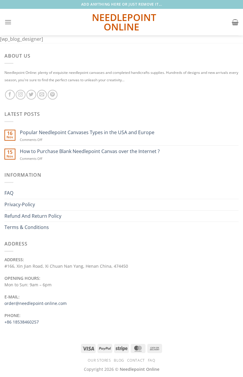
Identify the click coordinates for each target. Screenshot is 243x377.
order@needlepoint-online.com (35, 303)
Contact (136, 360)
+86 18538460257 (21, 322)
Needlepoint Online (121, 22)
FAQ (8, 193)
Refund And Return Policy (32, 216)
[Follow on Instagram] (20, 95)
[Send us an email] (42, 95)
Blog (119, 360)
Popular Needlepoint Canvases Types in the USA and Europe (87, 132)
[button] (8, 22)
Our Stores (99, 360)
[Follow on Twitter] (31, 95)
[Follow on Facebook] (10, 95)
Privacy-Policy (19, 204)
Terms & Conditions (26, 227)
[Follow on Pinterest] (52, 95)
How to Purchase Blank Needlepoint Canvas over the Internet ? (90, 151)
